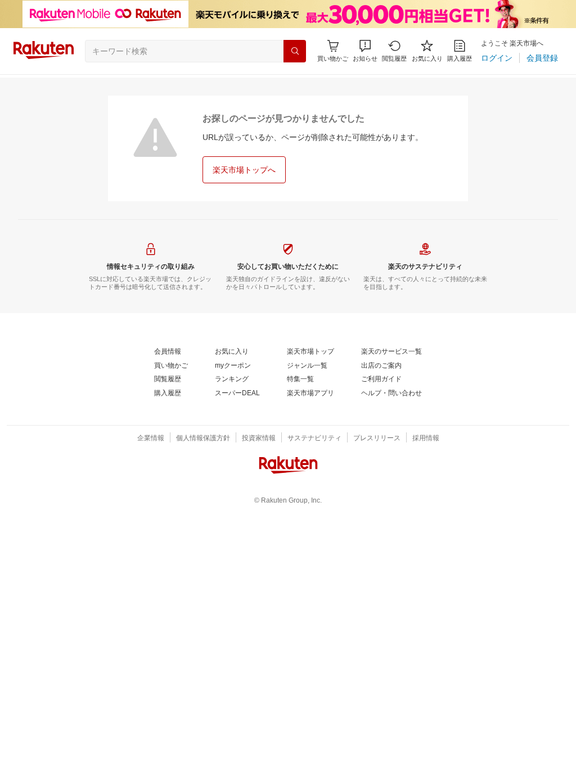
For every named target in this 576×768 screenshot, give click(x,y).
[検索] (295, 51)
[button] (365, 50)
